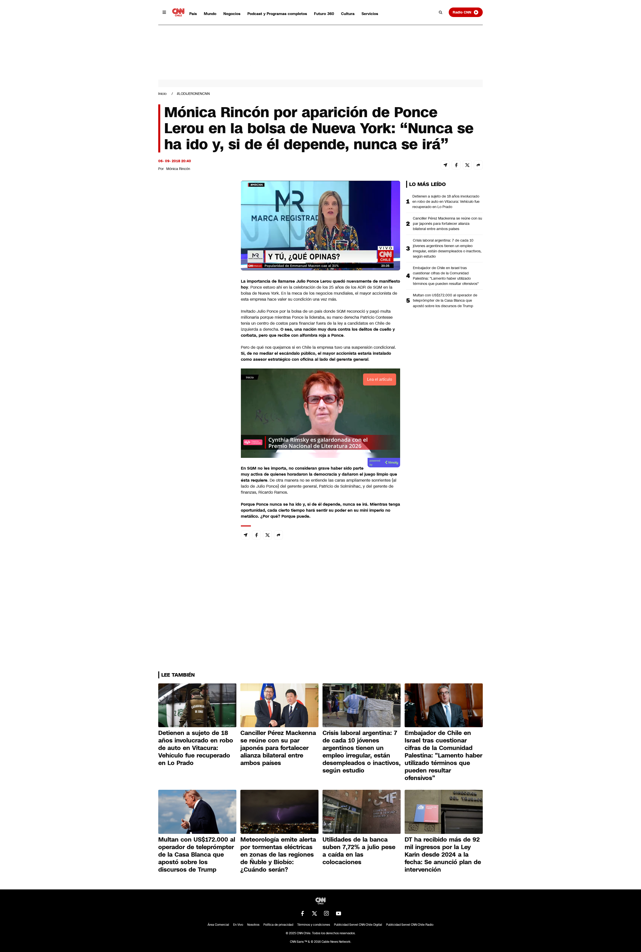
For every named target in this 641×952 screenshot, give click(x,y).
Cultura (348, 13)
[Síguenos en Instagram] (327, 913)
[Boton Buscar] (441, 12)
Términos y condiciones (313, 925)
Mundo (210, 13)
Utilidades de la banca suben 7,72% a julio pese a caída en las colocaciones (359, 850)
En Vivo (238, 925)
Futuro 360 (324, 13)
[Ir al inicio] (178, 12)
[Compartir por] (478, 164)
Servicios (370, 13)
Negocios (231, 13)
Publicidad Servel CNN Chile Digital (358, 925)
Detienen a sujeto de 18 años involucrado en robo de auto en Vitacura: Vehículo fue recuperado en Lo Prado (445, 201)
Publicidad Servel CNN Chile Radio (409, 925)
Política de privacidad (278, 925)
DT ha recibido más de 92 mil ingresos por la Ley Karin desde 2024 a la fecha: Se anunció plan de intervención (443, 854)
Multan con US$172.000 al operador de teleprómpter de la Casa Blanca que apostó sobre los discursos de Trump (445, 300)
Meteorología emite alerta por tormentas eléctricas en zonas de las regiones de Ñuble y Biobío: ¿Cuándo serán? (278, 854)
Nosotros (253, 925)
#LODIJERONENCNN (193, 93)
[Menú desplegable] (164, 12)
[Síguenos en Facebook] (302, 913)
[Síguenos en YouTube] (339, 913)
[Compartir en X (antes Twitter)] (467, 164)
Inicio (162, 93)
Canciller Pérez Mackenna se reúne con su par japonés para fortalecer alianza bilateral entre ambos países (447, 223)
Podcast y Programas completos (277, 13)
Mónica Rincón (178, 168)
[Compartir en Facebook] (456, 164)
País (193, 13)
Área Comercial (218, 925)
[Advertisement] (195, 468)
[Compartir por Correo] (445, 164)
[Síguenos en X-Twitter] (314, 913)
